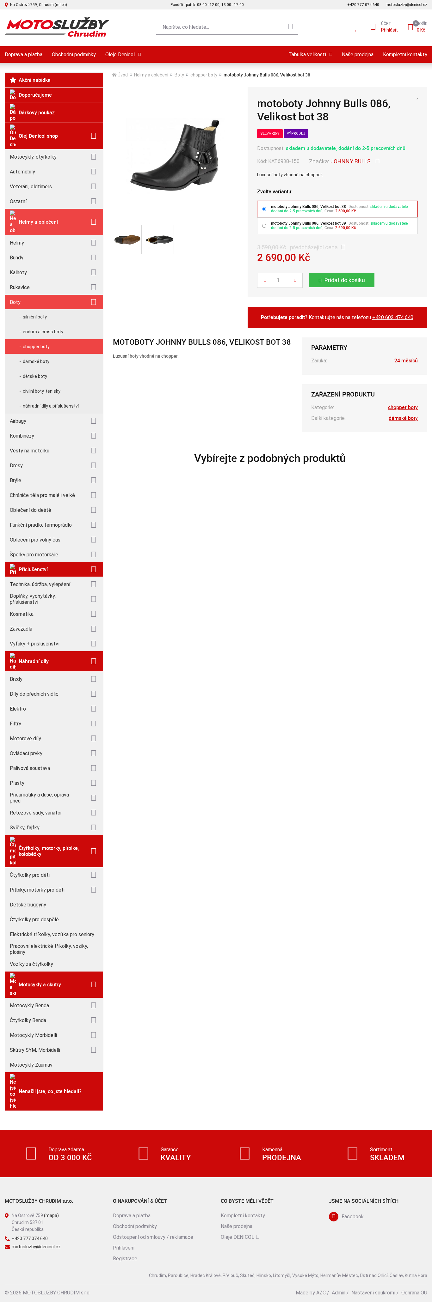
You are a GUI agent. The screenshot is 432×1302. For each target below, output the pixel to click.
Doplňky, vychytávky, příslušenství (33, 599)
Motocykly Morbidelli (33, 1035)
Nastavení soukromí (373, 1293)
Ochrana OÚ (414, 1293)
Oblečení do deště (30, 510)
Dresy (16, 466)
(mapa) (51, 1215)
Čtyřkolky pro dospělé (34, 920)
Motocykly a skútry (40, 984)
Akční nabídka (35, 79)
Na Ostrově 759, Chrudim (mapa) (38, 5)
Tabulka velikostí (307, 54)
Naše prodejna (357, 54)
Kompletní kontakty (405, 54)
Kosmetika (22, 614)
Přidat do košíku (344, 280)
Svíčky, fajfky (25, 828)
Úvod (123, 74)
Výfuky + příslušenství (34, 644)
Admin (338, 1293)
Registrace (125, 1259)
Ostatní (18, 201)
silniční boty (35, 316)
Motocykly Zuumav (31, 1065)
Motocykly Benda (29, 1005)
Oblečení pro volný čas (35, 540)
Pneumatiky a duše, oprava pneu (39, 798)
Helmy (17, 243)
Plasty (17, 783)
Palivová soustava (30, 768)
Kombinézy (22, 436)
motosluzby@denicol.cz (406, 5)
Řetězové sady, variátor (36, 813)
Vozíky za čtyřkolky (31, 964)
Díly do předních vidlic (34, 694)
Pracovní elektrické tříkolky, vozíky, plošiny (49, 949)
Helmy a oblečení (38, 221)
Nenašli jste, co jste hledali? (50, 1091)
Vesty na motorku (29, 451)
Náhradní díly (34, 661)
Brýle (15, 480)
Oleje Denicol (120, 54)
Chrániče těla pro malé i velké (42, 495)
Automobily (22, 172)
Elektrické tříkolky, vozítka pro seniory (52, 934)
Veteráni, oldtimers (31, 187)
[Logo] (57, 27)
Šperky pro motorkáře (34, 555)
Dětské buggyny (28, 905)
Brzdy (16, 679)
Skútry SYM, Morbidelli (35, 1050)
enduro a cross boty (43, 331)
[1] (290, 27)
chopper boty (36, 346)
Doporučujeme (35, 94)
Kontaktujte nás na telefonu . (337, 317)
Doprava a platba (23, 54)
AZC (321, 1293)
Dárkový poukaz (37, 112)
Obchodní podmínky (74, 54)
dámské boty (36, 361)
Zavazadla (21, 629)
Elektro (18, 709)
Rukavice (20, 287)
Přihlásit (389, 30)
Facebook (353, 1217)
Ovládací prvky (26, 753)
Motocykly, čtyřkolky (33, 157)
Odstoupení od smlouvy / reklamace (153, 1237)
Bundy (16, 258)
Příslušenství (33, 569)
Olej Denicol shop (38, 135)
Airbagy (18, 421)
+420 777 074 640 (363, 5)
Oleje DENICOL (237, 1237)
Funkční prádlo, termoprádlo (41, 525)
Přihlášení (123, 1248)
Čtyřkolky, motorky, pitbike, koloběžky (49, 851)
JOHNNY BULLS (350, 161)
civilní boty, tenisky (41, 391)
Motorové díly (25, 739)
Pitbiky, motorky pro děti (37, 890)
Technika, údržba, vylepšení (40, 584)
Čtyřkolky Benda (28, 1020)
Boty (15, 302)
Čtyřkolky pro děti (30, 875)
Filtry (15, 724)
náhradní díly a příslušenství (51, 406)
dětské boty (35, 376)
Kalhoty (18, 272)
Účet (386, 23)
